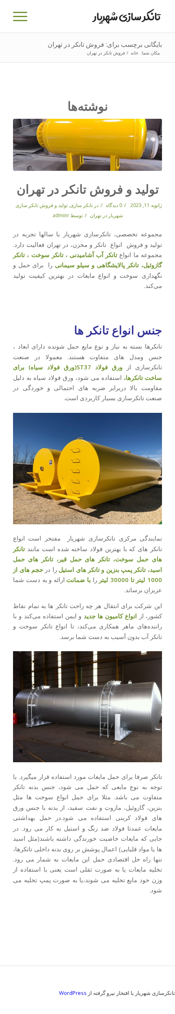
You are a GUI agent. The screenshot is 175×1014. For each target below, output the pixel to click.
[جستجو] (42, 16)
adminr (60, 215)
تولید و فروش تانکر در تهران (88, 189)
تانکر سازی (81, 205)
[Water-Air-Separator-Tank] (87, 145)
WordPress (73, 993)
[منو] (23, 16)
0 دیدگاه (113, 205)
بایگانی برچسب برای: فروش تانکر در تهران (105, 44)
